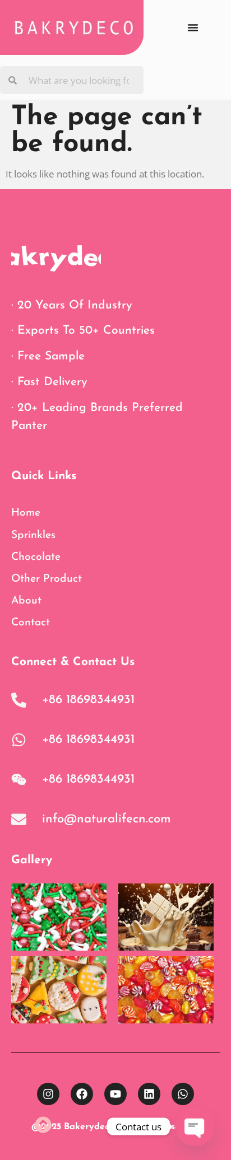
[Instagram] (48, 1094)
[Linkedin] (149, 1094)
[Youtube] (115, 1094)
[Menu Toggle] (192, 27)
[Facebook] (82, 1094)
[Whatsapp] (183, 1094)
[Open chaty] (195, 1126)
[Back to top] (43, 1124)
